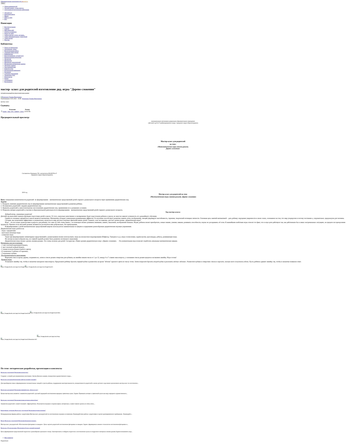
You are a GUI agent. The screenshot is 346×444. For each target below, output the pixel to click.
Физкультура (8, 77)
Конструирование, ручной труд (14, 56)
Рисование (7, 72)
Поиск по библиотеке (11, 47)
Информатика (8, 54)
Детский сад (8, 13)
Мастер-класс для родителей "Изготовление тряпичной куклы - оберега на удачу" (19, 389)
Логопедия (7, 59)
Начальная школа (9, 14)
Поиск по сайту (9, 33)
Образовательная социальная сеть (14, 1)
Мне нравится (8, 437)
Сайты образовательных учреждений (15, 36)
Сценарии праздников (11, 73)
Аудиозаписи (8, 80)
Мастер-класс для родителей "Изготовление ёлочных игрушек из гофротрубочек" (19, 400)
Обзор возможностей (10, 6)
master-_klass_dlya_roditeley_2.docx (13, 111)
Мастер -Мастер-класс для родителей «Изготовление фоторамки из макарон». (18, 420)
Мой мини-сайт (9, 30)
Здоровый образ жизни (11, 52)
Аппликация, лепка (10, 49)
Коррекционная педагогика (12, 57)
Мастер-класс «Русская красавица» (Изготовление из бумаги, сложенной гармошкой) (20, 428)
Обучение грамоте (10, 65)
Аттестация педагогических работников (16, 9)
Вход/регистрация (9, 27)
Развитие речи (8, 69)
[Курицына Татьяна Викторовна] (11, 97)
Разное (6, 78)
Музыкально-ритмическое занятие (14, 64)
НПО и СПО (8, 17)
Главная (6, 28)
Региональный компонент (12, 70)
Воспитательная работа (11, 51)
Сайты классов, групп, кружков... (14, 35)
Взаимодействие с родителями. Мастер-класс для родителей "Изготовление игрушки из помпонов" (23, 410)
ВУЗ (5, 19)
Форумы (7, 40)
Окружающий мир (10, 67)
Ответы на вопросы (10, 32)
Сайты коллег (8, 38)
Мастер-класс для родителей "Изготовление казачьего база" (14, 372)
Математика (8, 60)
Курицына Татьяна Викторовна (32, 98)
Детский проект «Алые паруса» (14, 8)
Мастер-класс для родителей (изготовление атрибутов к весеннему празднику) (18, 379)
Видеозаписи (8, 82)
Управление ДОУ (9, 75)
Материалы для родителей (12, 62)
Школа (6, 16)
